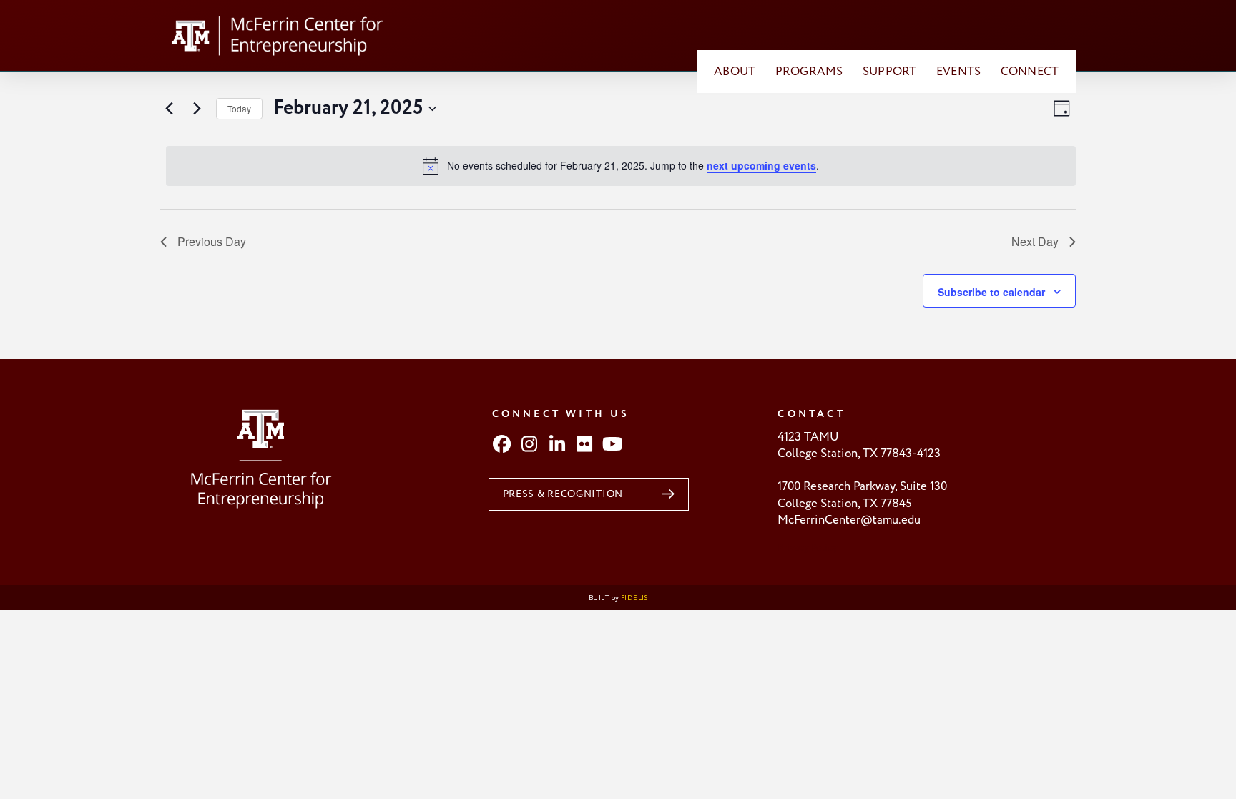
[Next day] (196, 108)
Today (239, 108)
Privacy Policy (808, 547)
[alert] (621, 166)
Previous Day (211, 241)
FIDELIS (634, 597)
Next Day (1035, 241)
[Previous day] (168, 108)
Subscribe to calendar (991, 292)
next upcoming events (761, 165)
